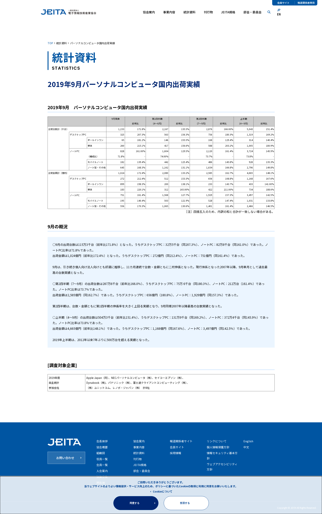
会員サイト (283, 3)
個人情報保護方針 (218, 447)
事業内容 (139, 447)
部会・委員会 (252, 12)
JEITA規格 (228, 12)
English (248, 441)
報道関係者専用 (306, 3)
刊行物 (208, 12)
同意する (134, 503)
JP (278, 9)
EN (279, 14)
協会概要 (102, 447)
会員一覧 (102, 465)
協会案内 (139, 441)
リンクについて (217, 441)
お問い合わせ (65, 457)
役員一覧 (102, 459)
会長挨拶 (102, 441)
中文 (246, 447)
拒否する (185, 503)
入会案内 (102, 471)
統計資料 (189, 12)
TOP (50, 43)
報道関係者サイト (181, 441)
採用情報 (175, 453)
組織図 (100, 453)
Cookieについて (162, 491)
